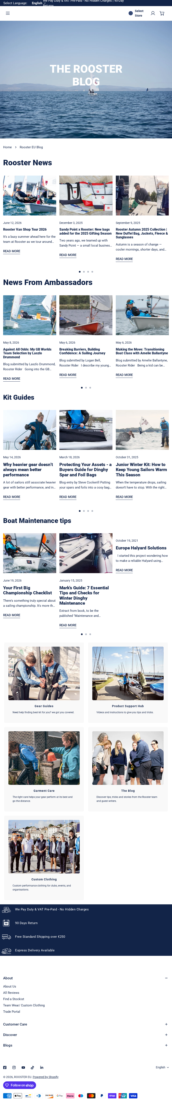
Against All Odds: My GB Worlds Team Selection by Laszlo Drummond (27, 353)
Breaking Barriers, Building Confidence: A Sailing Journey (82, 351)
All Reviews (11, 993)
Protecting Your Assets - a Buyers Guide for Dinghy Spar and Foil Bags (85, 469)
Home (7, 147)
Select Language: (15, 3)
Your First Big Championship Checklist (27, 590)
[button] (162, 13)
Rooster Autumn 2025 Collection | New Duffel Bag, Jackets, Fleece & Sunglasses (142, 233)
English (160, 1067)
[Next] (157, 198)
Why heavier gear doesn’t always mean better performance (28, 469)
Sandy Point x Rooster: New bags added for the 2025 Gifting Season (85, 231)
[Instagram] (14, 1067)
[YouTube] (23, 1067)
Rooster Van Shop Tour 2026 (25, 229)
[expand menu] (7, 13)
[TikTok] (32, 1067)
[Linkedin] (41, 1067)
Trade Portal (11, 1012)
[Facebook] (4, 1067)
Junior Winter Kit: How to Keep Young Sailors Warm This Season (141, 469)
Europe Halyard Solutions (141, 547)
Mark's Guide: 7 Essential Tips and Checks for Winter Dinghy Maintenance (84, 595)
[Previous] (14, 198)
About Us (9, 986)
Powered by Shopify (46, 1077)
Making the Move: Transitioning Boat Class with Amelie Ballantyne (142, 351)
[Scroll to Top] (164, 1089)
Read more (11, 251)
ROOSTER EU (22, 1077)
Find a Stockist (13, 999)
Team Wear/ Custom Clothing (24, 1005)
